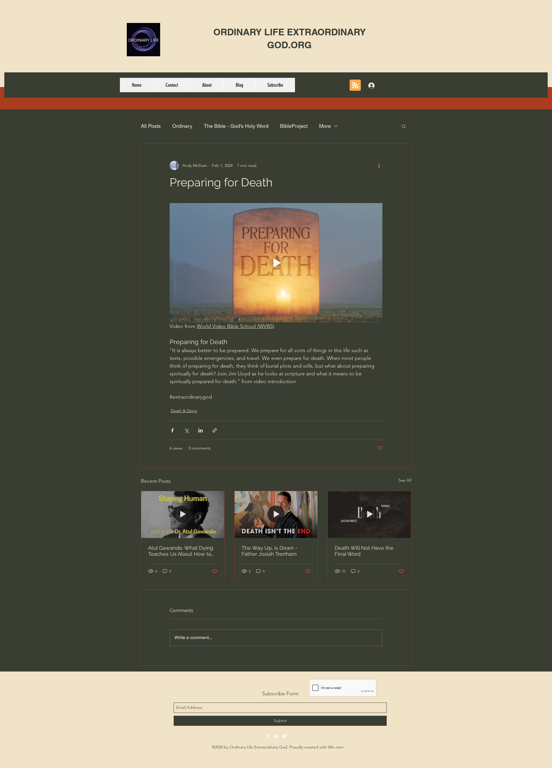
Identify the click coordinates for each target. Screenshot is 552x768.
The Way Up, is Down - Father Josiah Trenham (269, 551)
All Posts (151, 126)
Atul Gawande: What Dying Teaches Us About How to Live (180, 551)
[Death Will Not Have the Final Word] (369, 514)
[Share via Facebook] (172, 430)
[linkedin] (276, 736)
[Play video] (276, 263)
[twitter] (285, 736)
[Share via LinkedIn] (200, 430)
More (325, 126)
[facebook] (267, 736)
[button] (404, 126)
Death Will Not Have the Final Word (364, 551)
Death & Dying (184, 410)
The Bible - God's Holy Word (236, 126)
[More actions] (378, 165)
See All (404, 480)
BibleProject (294, 126)
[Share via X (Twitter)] (186, 430)
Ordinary (182, 126)
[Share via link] (214, 430)
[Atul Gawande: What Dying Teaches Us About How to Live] (182, 514)
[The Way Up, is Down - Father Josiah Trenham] (276, 514)
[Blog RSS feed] (355, 85)
